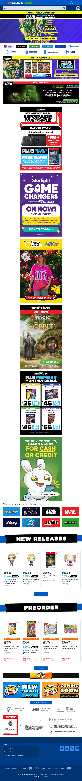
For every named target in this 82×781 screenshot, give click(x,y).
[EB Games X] (72, 748)
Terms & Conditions (10, 752)
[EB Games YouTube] (77, 748)
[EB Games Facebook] (62, 748)
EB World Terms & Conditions (14, 755)
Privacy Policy (8, 748)
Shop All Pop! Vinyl (41, 702)
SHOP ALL (41, 594)
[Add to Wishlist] (18, 553)
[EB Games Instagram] (67, 748)
